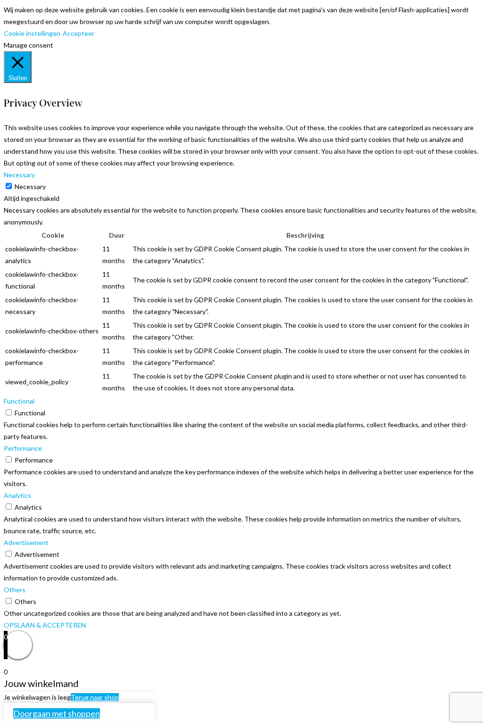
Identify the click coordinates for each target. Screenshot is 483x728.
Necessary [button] (19, 175)
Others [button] (14, 590)
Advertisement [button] (26, 542)
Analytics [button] (17, 495)
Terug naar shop (95, 697)
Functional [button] (19, 401)
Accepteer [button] (78, 33)
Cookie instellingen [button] (32, 33)
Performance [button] (23, 448)
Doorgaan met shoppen (56, 713)
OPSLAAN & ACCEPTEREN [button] (45, 625)
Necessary (30, 186)
